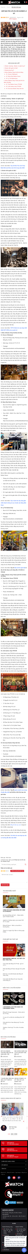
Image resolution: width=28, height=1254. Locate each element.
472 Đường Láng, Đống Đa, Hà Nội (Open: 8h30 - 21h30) (8, 1231)
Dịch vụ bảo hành (20, 1235)
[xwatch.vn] (14, 1184)
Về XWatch (4, 1165)
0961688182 (13, 1143)
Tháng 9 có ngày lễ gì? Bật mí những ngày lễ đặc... (13, 931)
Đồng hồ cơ (24, 1172)
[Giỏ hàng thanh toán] (24, 2)
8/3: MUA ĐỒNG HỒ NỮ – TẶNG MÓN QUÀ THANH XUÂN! (13, 916)
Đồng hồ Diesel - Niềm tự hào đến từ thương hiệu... (12, 926)
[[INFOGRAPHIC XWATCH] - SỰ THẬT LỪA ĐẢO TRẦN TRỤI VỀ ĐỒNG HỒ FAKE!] (14, 950)
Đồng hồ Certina (10, 1172)
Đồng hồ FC (3, 1172)
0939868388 (6, 1235)
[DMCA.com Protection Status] (19, 1203)
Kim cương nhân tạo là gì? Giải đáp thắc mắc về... (20, 1052)
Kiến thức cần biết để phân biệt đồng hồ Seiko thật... (13, 974)
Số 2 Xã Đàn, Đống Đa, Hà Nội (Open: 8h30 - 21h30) (21, 1230)
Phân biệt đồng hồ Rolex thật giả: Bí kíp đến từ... (14, 969)
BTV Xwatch (13, 19)
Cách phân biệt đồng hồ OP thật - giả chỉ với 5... (13, 964)
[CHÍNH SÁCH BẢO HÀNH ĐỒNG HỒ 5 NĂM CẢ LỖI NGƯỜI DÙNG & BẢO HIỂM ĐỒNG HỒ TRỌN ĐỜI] (14, 901)
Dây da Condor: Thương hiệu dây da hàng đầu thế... (7, 1052)
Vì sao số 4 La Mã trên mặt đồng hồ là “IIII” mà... (13, 1018)
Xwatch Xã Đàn (19, 1226)
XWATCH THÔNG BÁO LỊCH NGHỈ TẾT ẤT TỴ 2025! (13, 921)
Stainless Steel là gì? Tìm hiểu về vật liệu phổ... (13, 1028)
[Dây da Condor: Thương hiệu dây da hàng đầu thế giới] (7, 1045)
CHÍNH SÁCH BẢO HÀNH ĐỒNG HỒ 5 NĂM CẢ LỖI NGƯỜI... (14, 910)
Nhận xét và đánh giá (6, 868)
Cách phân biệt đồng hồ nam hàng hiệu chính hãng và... (13, 979)
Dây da (3, 1174)
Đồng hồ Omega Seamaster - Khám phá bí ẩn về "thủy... (14, 1012)
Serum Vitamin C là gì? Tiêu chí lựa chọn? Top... (20, 1080)
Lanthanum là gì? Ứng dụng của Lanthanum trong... (13, 1007)
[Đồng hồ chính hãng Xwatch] (14, 2)
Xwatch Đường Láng (7, 1226)
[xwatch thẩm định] (14, 1193)
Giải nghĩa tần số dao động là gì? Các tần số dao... (13, 1023)
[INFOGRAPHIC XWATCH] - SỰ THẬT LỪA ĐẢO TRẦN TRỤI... (14, 959)
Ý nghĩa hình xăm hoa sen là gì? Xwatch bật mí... (7, 1080)
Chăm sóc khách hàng (8, 1161)
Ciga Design (18, 1172)
